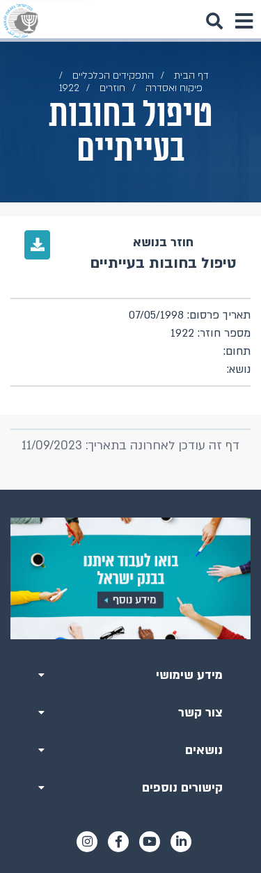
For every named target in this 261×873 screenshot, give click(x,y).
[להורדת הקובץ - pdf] (37, 244)
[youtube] (149, 841)
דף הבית (191, 75)
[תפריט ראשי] (243, 20)
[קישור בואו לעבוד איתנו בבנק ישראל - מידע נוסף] (130, 578)
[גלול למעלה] (130, 489)
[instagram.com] (87, 841)
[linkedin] (181, 841)
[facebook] (118, 841)
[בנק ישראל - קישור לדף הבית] (21, 21)
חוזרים (112, 88)
